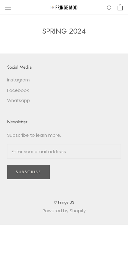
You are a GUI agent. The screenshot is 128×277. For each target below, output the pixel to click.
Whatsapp (18, 100)
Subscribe (28, 172)
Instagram (18, 80)
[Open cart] (120, 7)
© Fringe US (64, 202)
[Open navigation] (8, 7)
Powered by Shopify (64, 210)
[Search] (109, 7)
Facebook (18, 90)
